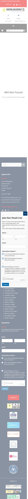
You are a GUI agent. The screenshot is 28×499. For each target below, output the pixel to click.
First (3, 239)
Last (16, 239)
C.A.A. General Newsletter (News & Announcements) (15, 254)
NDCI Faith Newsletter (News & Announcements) (13, 259)
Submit (5, 284)
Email (4, 243)
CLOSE (25, 213)
